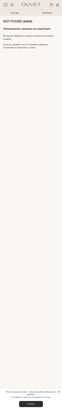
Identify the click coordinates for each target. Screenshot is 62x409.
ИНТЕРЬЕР (47, 13)
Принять (31, 404)
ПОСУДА (15, 13)
